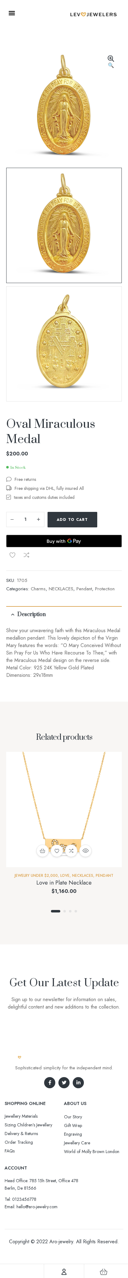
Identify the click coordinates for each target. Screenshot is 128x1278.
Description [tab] (31, 614)
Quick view (85, 851)
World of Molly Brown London (91, 1151)
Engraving (73, 1134)
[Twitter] (64, 1082)
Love (65, 875)
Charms (38, 588)
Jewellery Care (77, 1143)
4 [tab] (76, 911)
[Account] (64, 1272)
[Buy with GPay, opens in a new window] (64, 541)
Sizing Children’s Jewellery (28, 1125)
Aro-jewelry (61, 1241)
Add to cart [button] (42, 851)
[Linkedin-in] (78, 1082)
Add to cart (72, 519)
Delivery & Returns (21, 1133)
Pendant (84, 588)
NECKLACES (61, 588)
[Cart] (104, 1272)
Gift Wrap (73, 1125)
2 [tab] (64, 911)
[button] (12, 13)
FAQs (10, 1151)
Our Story (73, 1117)
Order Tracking (19, 1142)
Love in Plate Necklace (64, 883)
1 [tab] (55, 911)
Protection (105, 588)
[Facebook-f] (49, 1082)
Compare (26, 555)
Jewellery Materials (21, 1116)
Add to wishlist (12, 555)
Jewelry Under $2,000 (36, 875)
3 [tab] (70, 911)
